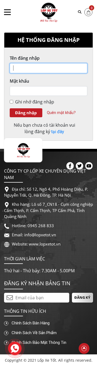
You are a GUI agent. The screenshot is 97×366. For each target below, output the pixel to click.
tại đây (57, 131)
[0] (88, 12)
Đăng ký (82, 297)
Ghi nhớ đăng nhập (34, 102)
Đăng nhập (26, 112)
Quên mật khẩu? (61, 112)
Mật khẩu (19, 81)
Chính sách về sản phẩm (34, 332)
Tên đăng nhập (25, 58)
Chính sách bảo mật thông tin (38, 342)
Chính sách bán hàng (30, 323)
